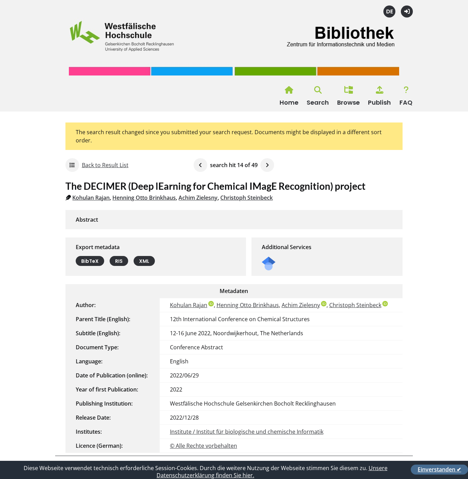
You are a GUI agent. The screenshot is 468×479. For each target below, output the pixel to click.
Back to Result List (105, 165)
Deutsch (389, 11)
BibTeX (90, 261)
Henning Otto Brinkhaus (144, 197)
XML (144, 261)
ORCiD (211, 303)
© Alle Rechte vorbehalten (203, 445)
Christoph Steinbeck (246, 197)
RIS (119, 261)
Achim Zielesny (198, 197)
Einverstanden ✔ (439, 469)
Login (407, 11)
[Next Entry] (267, 165)
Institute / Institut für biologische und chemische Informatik (246, 431)
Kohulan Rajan (91, 197)
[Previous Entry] (200, 165)
